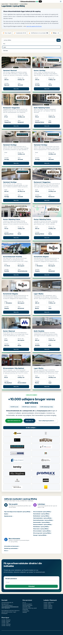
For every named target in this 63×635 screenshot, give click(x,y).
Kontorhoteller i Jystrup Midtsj (41, 522)
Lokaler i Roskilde (6, 624)
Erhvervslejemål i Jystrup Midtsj (42, 511)
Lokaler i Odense (48, 605)
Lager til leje (5, 4)
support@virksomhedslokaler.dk (10, 606)
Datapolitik (25, 609)
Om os (6, 550)
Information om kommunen (11, 546)
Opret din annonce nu (13, 420)
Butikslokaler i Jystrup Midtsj (41, 516)
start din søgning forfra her (34, 26)
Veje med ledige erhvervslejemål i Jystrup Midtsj (17, 511)
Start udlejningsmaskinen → (47, 420)
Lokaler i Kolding (6, 621)
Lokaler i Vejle (5, 622)
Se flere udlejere (31, 427)
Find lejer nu (29, 420)
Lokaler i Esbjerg (48, 608)
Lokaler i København (49, 602)
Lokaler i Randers (6, 620)
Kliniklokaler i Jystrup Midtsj (41, 526)
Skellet (6, 514)
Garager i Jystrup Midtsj (39, 535)
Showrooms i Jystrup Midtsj (40, 528)
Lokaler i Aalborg (48, 606)
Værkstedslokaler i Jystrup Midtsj (42, 518)
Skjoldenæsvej (8, 516)
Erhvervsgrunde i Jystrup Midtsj (42, 533)
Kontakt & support (27, 604)
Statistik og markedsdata (11, 548)
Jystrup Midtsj (23, 4)
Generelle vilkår (26, 606)
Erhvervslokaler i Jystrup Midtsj (41, 531)
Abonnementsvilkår (27, 605)
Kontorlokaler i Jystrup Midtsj (41, 513)
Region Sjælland (14, 4)
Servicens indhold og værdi (30, 608)
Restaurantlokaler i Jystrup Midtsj (42, 524)
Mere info (16, 88)
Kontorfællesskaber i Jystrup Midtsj (43, 520)
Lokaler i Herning (6, 625)
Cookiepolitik (26, 611)
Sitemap (25, 612)
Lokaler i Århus (47, 604)
